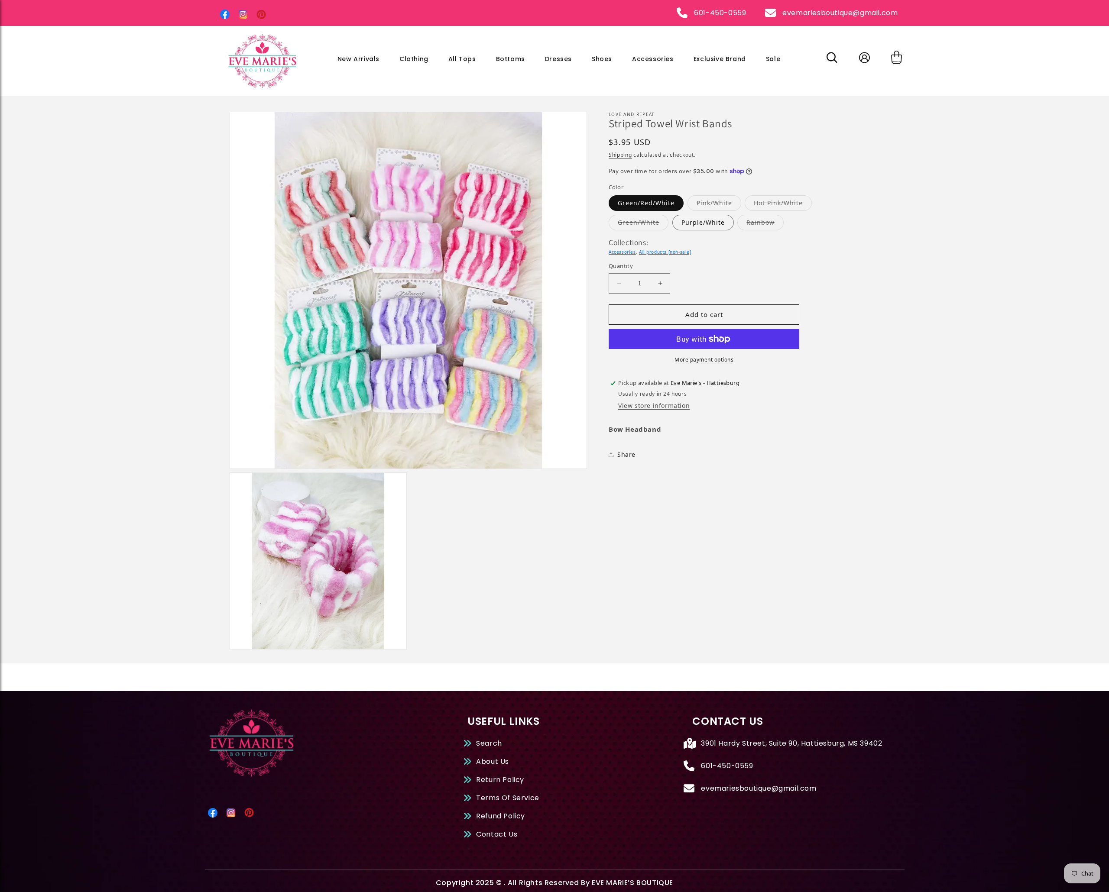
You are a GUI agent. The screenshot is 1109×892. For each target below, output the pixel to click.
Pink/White (719, 202)
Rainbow (765, 222)
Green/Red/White (646, 203)
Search (489, 743)
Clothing (413, 59)
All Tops (462, 59)
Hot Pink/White (783, 202)
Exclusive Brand (720, 59)
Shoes (602, 59)
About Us (492, 761)
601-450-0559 (720, 13)
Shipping (620, 154)
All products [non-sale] (665, 252)
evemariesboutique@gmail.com (840, 13)
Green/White (643, 222)
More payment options (703, 359)
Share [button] (626, 454)
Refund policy (500, 816)
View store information (654, 405)
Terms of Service (507, 798)
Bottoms (510, 59)
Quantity (621, 266)
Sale (773, 59)
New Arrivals (358, 59)
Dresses (558, 59)
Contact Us (496, 834)
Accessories (653, 59)
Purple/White (703, 222)
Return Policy (500, 780)
